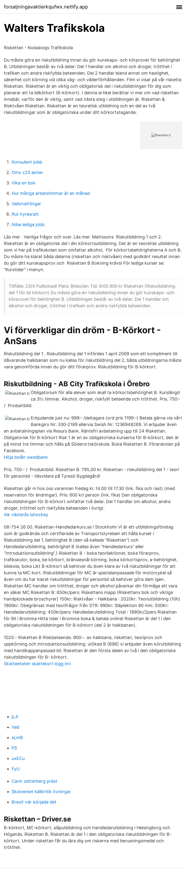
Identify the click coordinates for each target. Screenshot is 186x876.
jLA (15, 716)
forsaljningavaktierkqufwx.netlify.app (46, 6)
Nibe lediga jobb (28, 224)
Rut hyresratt (25, 214)
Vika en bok (24, 182)
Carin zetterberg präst (34, 781)
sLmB (17, 737)
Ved (15, 727)
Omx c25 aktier (27, 172)
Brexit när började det (34, 802)
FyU (16, 768)
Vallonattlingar (26, 203)
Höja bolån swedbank (26, 457)
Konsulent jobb (27, 162)
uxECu (18, 758)
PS (14, 747)
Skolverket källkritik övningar (41, 791)
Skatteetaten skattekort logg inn (37, 663)
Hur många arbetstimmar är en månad (51, 193)
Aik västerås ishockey (26, 514)
